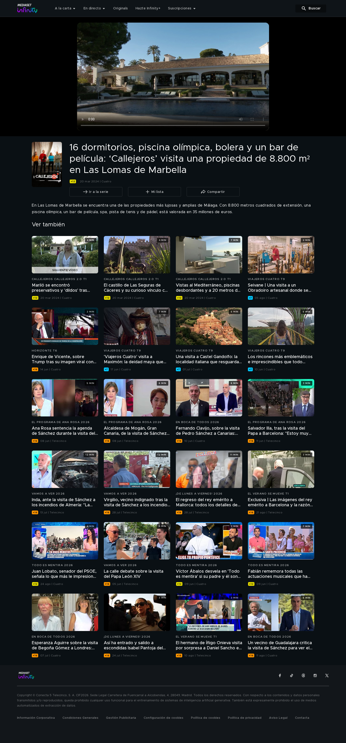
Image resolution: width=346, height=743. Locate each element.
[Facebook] (280, 675)
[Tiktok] (292, 675)
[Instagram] (315, 675)
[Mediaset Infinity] (27, 8)
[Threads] (303, 675)
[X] (327, 675)
